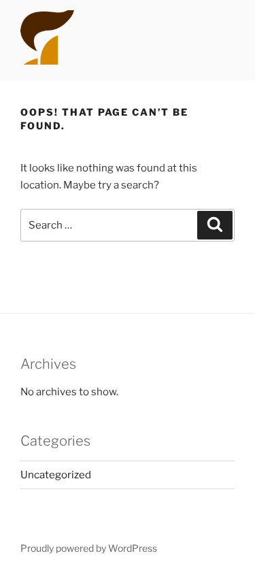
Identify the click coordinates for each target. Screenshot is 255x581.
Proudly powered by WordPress (88, 548)
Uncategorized (55, 475)
